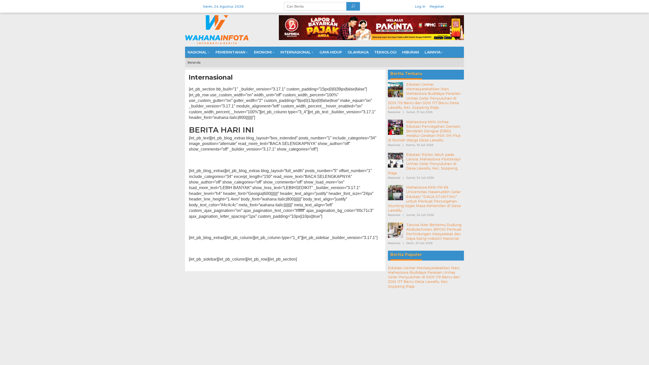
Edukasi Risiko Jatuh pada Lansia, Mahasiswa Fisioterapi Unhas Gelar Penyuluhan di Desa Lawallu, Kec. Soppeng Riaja (424, 163)
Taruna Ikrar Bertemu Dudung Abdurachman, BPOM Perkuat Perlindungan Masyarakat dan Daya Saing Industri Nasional (433, 232)
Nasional (394, 112)
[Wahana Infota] (216, 29)
